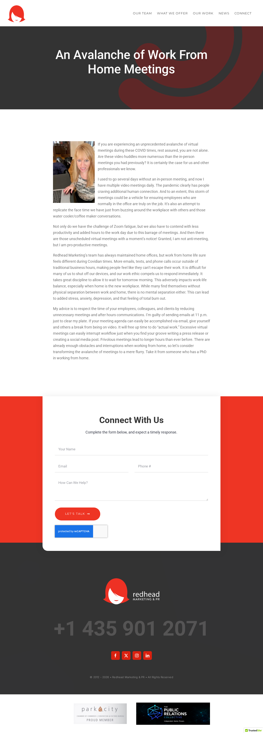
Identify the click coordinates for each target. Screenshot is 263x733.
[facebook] (115, 655)
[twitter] (126, 655)
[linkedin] (147, 655)
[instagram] (137, 655)
